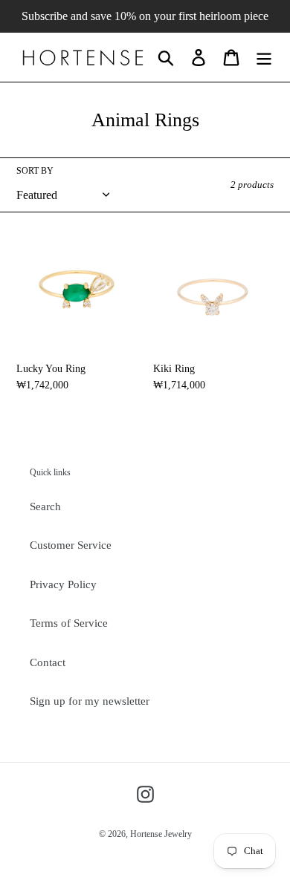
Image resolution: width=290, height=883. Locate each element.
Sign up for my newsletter (89, 701)
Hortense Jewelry (161, 834)
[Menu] (264, 57)
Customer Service (71, 545)
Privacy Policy (63, 584)
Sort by (35, 171)
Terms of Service (69, 623)
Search (45, 506)
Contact (47, 662)
